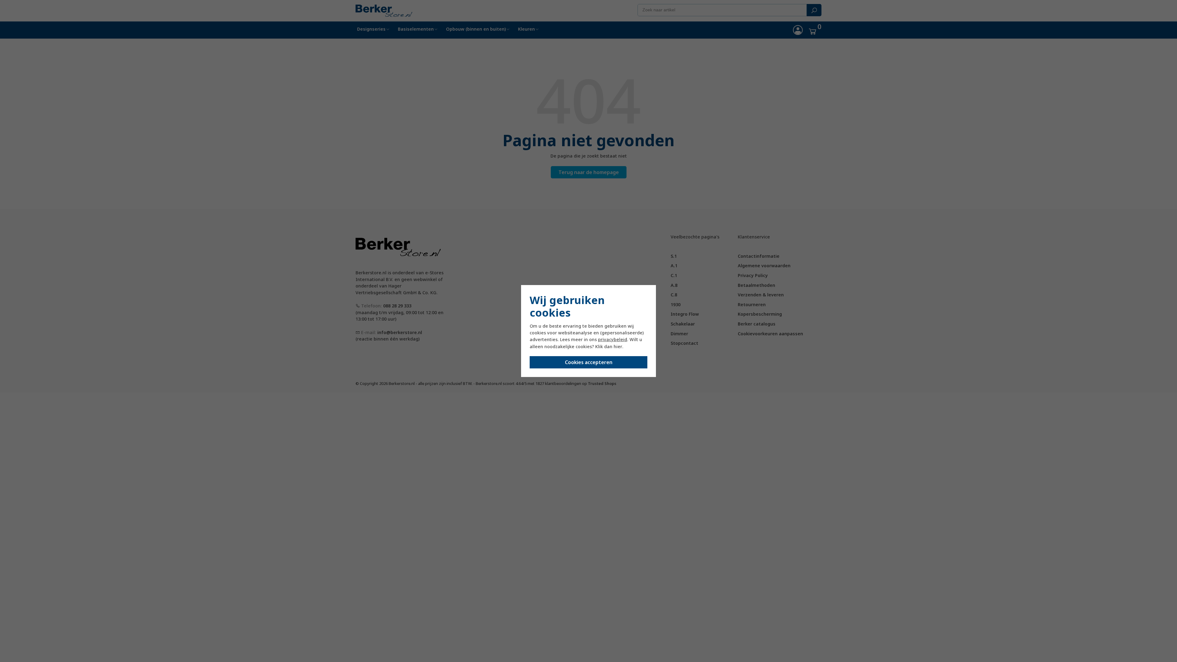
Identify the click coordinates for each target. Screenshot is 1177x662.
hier (618, 346)
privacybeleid (612, 339)
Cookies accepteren (588, 362)
